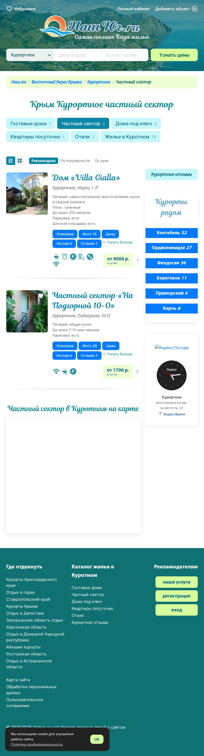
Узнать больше (119, 242)
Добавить (172, 8)
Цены (110, 234)
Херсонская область (26, 627)
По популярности (75, 161)
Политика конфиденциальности (37, 744)
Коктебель (172, 233)
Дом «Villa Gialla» (86, 177)
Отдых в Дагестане (25, 613)
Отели (85, 137)
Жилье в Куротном (130, 137)
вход (176, 610)
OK (97, 739)
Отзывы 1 (89, 243)
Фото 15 (89, 234)
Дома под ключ (136, 123)
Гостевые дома (30, 123)
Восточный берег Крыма (57, 82)
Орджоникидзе (172, 248)
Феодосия (171, 263)
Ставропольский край (28, 599)
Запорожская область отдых (34, 620)
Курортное (98, 82)
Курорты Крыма (22, 606)
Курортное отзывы (171, 174)
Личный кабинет (133, 8)
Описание (65, 234)
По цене (101, 161)
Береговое (172, 278)
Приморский (171, 293)
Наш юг (18, 82)
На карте (64, 243)
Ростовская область (26, 653)
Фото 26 (89, 346)
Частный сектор (83, 123)
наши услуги (176, 582)
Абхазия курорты (23, 646)
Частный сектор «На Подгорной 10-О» (92, 300)
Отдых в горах (20, 592)
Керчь (171, 308)
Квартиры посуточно (37, 137)
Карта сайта (18, 679)
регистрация (177, 596)
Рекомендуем (44, 161)
